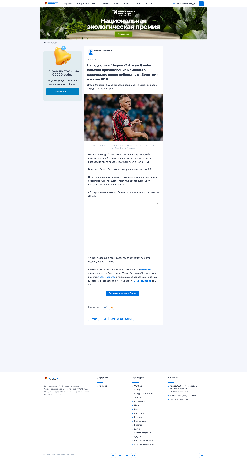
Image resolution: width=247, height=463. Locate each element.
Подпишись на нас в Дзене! (122, 293)
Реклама (103, 386)
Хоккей (105, 3)
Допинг (137, 429)
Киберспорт (140, 421)
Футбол (68, 3)
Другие (137, 436)
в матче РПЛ (147, 269)
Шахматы (138, 417)
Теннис (137, 3)
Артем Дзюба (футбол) (121, 319)
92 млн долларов (142, 280)
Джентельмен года (185, 3)
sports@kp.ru (183, 399)
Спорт (46, 43)
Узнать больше (62, 91)
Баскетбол (139, 401)
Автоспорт (139, 413)
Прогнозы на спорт (143, 440)
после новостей (107, 277)
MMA (116, 3)
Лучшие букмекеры (144, 444)
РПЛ (104, 319)
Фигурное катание (86, 3)
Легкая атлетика (142, 432)
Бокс (126, 3)
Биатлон (138, 425)
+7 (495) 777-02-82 (188, 395)
